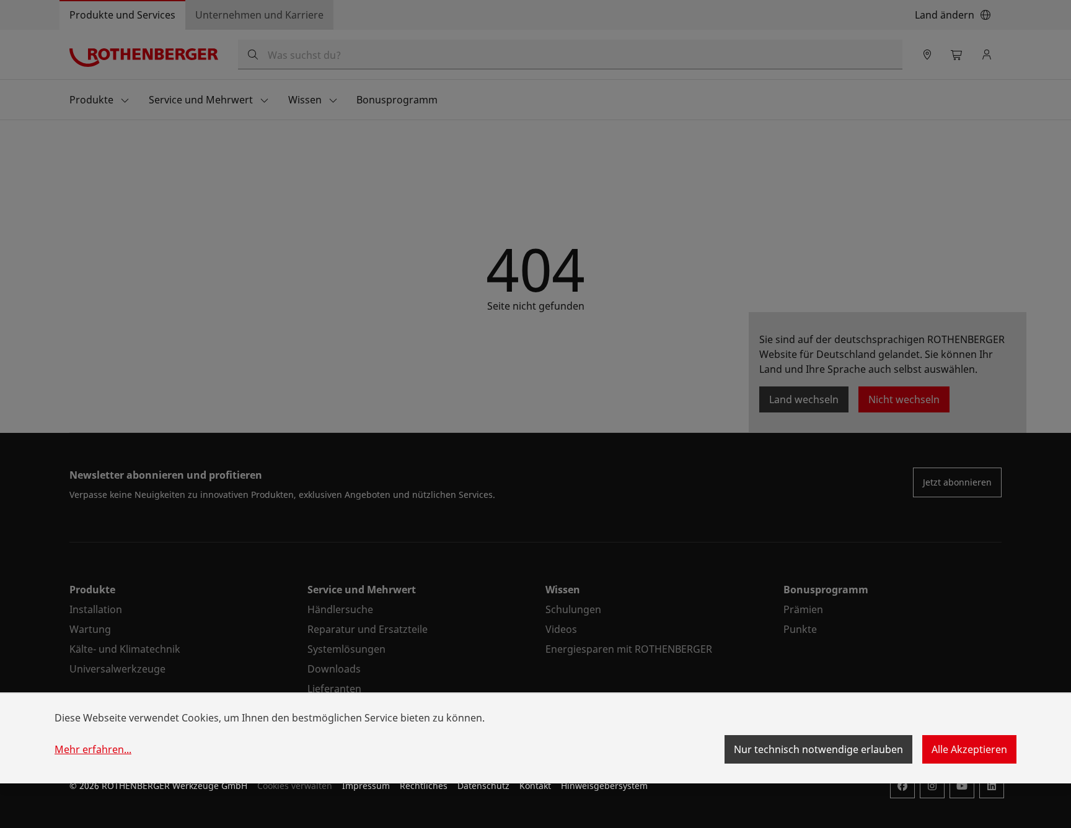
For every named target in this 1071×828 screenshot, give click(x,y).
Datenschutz (483, 785)
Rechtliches (423, 785)
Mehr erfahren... (93, 749)
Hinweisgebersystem (604, 785)
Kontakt (535, 785)
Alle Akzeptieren (969, 749)
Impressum (366, 785)
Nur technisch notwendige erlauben (818, 749)
